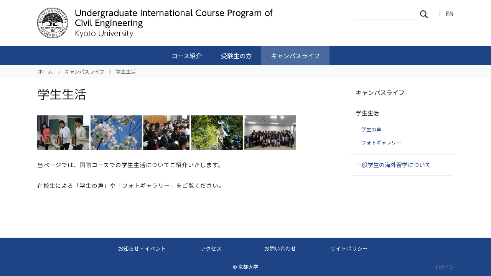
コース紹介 (186, 55)
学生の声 (371, 129)
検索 (426, 14)
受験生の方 (236, 55)
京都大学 (248, 266)
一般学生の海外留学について (393, 165)
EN (450, 13)
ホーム (45, 71)
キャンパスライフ (295, 55)
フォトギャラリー (381, 142)
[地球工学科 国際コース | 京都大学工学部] (160, 23)
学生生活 (367, 113)
